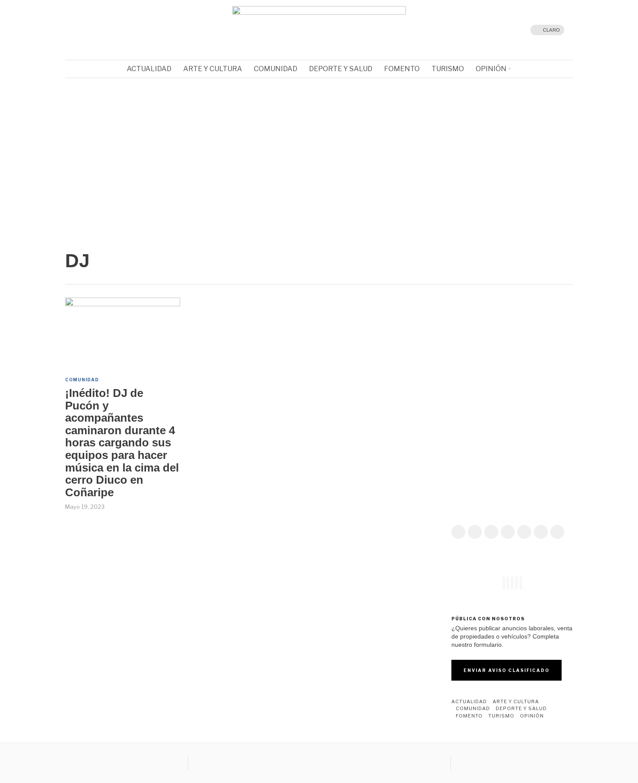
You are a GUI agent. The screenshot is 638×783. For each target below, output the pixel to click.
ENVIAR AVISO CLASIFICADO (506, 670)
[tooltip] (91, 30)
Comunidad (82, 379)
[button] (319, 212)
